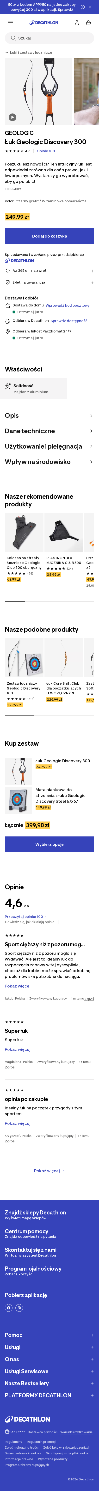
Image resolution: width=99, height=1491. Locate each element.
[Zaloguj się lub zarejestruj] (77, 22)
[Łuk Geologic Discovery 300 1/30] (38, 91)
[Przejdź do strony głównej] (43, 22)
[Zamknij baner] (90, 7)
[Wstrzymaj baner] (83, 7)
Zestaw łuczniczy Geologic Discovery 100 (24, 688)
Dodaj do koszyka (49, 236)
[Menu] (10, 22)
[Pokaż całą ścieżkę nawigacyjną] (7, 52)
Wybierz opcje (49, 844)
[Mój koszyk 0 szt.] (88, 22)
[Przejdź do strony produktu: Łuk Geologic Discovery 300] (18, 771)
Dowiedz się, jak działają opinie (29, 922)
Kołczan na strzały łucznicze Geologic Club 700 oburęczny (24, 563)
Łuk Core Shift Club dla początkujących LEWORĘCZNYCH (63, 688)
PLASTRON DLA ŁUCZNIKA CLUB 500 (63, 560)
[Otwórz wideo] (12, 117)
